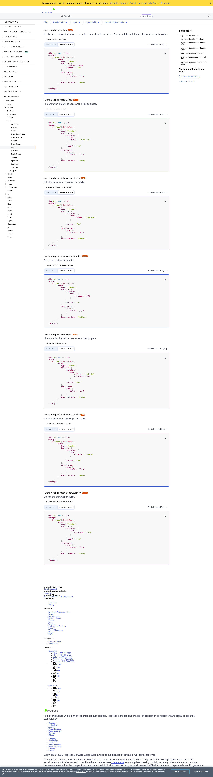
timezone (11, 234)
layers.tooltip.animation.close (58, 100)
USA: (62, 653)
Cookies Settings (201, 772)
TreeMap (14, 167)
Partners (51, 628)
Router (10, 231)
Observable (12, 224)
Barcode (14, 127)
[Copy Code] (165, 53)
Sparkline (14, 161)
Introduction (11, 22)
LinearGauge (16, 144)
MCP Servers (49, 597)
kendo (10, 217)
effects (10, 214)
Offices (51, 735)
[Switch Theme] (209, 16)
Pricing (51, 605)
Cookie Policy (81, 772)
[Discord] (54, 682)
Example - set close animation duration (59, 265)
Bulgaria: (63, 659)
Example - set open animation (56, 343)
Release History (54, 618)
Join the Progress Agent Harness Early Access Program (140, 3)
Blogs (50, 622)
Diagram (14, 141)
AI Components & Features (17, 32)
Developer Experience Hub (59, 612)
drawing (10, 211)
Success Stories (54, 642)
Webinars (52, 624)
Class (10, 201)
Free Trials (52, 603)
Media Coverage (55, 731)
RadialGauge (16, 154)
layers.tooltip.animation (55, 30)
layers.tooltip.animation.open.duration (62, 493)
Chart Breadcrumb (18, 134)
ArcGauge (15, 124)
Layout (10, 221)
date (9, 207)
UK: (62, 655)
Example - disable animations (56, 39)
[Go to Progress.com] (51, 712)
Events (51, 632)
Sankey (14, 157)
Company (52, 723)
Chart (13, 131)
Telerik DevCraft (50, 589)
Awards (51, 727)
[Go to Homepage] (54, 12)
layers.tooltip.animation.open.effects (62, 414)
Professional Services (57, 626)
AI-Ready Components (64, 597)
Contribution (11, 87)
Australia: (63, 661)
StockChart (15, 164)
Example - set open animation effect (58, 423)
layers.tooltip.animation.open (58, 334)
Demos (51, 614)
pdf (9, 227)
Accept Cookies (180, 772)
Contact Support (189, 77)
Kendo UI (47, 593)
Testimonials (53, 644)
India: (62, 657)
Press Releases (54, 729)
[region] (106, 772)
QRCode (14, 151)
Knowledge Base (12, 92)
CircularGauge (16, 137)
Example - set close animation (56, 109)
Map (12, 147)
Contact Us (52, 651)
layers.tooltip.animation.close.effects (62, 178)
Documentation (54, 616)
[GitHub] (54, 679)
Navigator (12, 171)
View (9, 237)
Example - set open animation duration (59, 502)
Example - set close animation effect (59, 187)
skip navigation (47, 12)
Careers (51, 733)
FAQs (50, 634)
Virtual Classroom (55, 630)
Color (10, 204)
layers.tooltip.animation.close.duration (62, 256)
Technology (53, 725)
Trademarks (117, 762)
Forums (51, 620)
